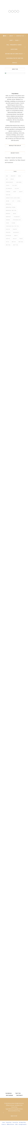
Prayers (8, 232)
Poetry (8, 229)
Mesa (14, 213)
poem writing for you (12, 226)
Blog (17, 40)
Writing (8, 244)
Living (19, 201)
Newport (8, 216)
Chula (7, 185)
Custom (14, 185)
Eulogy (17, 188)
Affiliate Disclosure (10, 1105)
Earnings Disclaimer (23, 1124)
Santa (16, 235)
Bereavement (9, 182)
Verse (21, 238)
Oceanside (17, 216)
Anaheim (13, 175)
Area (19, 175)
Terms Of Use (14, 1107)
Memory (8, 213)
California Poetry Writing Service (14, 60)
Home (3, 1122)
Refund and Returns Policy (14, 53)
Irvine (7, 201)
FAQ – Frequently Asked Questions (14, 47)
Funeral (8, 191)
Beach (12, 179)
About (11, 35)
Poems (13, 222)
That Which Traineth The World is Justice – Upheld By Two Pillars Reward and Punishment (15, 160)
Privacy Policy (8, 1122)
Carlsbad (19, 182)
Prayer (15, 229)
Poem (7, 222)
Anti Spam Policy (18, 1105)
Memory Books (11, 1103)
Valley (15, 238)
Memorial (8, 204)
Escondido (9, 188)
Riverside (8, 235)
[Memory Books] (14, 17)
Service (8, 238)
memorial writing (11, 210)
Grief (14, 191)
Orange (8, 219)
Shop (11, 40)
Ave (7, 179)
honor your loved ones (13, 197)
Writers (21, 241)
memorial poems (10, 207)
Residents (16, 232)
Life (13, 201)
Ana (7, 175)
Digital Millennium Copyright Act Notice (14, 1109)
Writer (14, 241)
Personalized (17, 219)
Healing (8, 194)
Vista (7, 241)
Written (15, 244)
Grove (21, 191)
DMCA (16, 1124)
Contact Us (20, 35)
